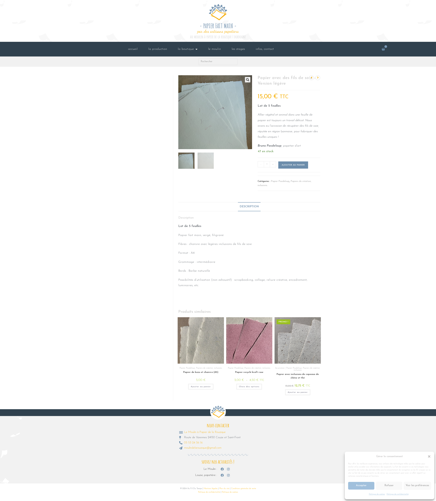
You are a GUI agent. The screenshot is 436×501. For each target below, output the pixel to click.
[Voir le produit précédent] (311, 77)
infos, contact (265, 49)
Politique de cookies (377, 494)
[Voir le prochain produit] (317, 77)
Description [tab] (249, 206)
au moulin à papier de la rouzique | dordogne (218, 36)
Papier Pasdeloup (280, 181)
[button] (429, 456)
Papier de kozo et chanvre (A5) (200, 372)
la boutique (186, 49)
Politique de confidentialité (398, 494)
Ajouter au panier (293, 165)
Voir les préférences (417, 485)
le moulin (214, 49)
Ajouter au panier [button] (201, 387)
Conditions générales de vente (243, 489)
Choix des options (249, 387)
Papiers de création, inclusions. (209, 368)
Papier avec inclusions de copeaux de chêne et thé (298, 376)
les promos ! (280, 368)
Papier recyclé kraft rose (249, 372)
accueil (133, 49)
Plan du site (224, 489)
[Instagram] (228, 469)
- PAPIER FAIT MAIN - (218, 26)
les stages (238, 49)
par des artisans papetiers (218, 31)
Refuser (389, 485)
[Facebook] (222, 469)
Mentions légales (210, 489)
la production (157, 49)
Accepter (361, 485)
